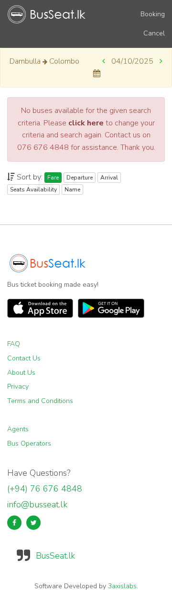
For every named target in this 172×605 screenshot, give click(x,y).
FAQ (13, 343)
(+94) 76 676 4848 (44, 488)
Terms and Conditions (40, 400)
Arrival (109, 177)
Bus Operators (29, 443)
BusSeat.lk (55, 555)
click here (86, 123)
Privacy (18, 386)
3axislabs (122, 586)
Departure (79, 177)
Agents (18, 429)
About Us (21, 372)
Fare (53, 177)
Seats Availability (33, 189)
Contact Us (24, 358)
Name (72, 189)
